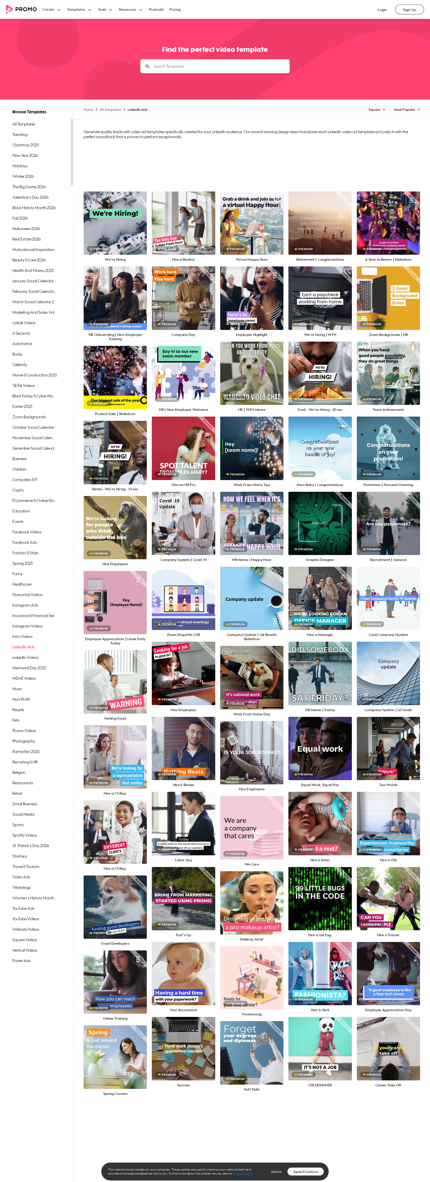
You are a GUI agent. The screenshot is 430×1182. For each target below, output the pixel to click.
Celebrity (19, 364)
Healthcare (21, 584)
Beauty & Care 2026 (29, 259)
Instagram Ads (25, 605)
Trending (19, 134)
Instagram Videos (27, 625)
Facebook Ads (24, 542)
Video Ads (21, 876)
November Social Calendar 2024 (34, 437)
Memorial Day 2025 (29, 667)
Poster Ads (21, 960)
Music (17, 688)
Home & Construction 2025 (34, 375)
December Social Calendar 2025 (34, 448)
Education (21, 510)
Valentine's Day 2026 (30, 197)
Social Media (23, 814)
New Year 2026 (25, 155)
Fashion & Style (25, 552)
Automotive (22, 343)
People (18, 709)
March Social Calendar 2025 (34, 301)
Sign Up (409, 9)
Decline (276, 1172)
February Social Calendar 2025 (34, 291)
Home (88, 109)
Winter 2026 (23, 176)
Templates (76, 9)
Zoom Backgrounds (29, 416)
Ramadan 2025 (26, 751)
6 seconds (21, 333)
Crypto (18, 490)
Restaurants (22, 782)
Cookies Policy (243, 1173)
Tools (102, 9)
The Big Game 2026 (29, 186)
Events (18, 521)
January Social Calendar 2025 (34, 280)
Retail (17, 793)
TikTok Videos (23, 385)
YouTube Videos (25, 918)
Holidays (20, 165)
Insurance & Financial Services (34, 615)
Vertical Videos (24, 950)
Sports (18, 824)
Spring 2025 (22, 563)
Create (48, 9)
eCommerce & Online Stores (34, 500)
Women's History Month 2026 (34, 897)
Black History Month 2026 (34, 207)
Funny (17, 573)
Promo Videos (24, 730)
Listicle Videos (24, 322)
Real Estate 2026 (26, 239)
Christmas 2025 (25, 144)
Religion (19, 772)
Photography (23, 741)
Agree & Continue (305, 1172)
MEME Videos (24, 678)
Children (19, 469)
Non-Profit (21, 699)
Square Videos (24, 939)
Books (17, 354)
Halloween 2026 (26, 228)
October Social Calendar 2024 (34, 427)
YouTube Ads (23, 908)
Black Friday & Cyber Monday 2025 (34, 395)
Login (382, 9)
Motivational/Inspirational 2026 (34, 249)
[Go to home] (24, 9)
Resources (127, 9)
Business (19, 458)
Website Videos (25, 929)
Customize (115, 229)
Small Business (24, 803)
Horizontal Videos (27, 594)
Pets (15, 720)
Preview (115, 218)
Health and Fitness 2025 (33, 270)
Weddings (21, 887)
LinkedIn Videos (25, 657)
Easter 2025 (22, 406)
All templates (23, 124)
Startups (19, 856)
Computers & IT (25, 479)
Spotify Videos (24, 835)
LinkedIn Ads (23, 646)
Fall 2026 (20, 218)
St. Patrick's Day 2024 (30, 845)
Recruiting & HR (25, 761)
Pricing (175, 9)
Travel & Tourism (25, 866)
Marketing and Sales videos (34, 312)
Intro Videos (22, 636)
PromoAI (156, 9)
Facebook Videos (27, 531)
